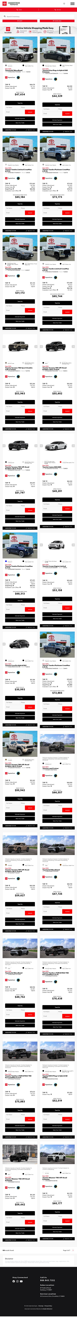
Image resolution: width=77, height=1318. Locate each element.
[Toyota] (5, 4)
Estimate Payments (20, 118)
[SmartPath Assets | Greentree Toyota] (38, 30)
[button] (36, 49)
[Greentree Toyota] (15, 3)
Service (58, 9)
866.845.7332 (31, 130)
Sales (20, 9)
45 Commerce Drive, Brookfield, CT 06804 (52, 1296)
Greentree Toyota (10, 130)
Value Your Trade (20, 123)
